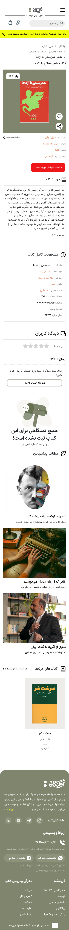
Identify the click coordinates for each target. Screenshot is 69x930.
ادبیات (28, 890)
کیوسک (61, 896)
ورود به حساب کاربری (34, 383)
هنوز (57, 150)
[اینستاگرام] (39, 820)
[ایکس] (8, 820)
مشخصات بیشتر (12, 137)
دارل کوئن (50, 137)
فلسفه (28, 902)
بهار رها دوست (50, 144)
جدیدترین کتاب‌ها (54, 890)
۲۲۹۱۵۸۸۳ (41, 842)
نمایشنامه (26, 908)
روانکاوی (60, 908)
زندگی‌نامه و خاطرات (53, 914)
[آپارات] (18, 820)
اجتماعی (49, 156)
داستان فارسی (57, 902)
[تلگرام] (29, 820)
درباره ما (9, 809)
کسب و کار (26, 896)
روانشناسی (26, 914)
